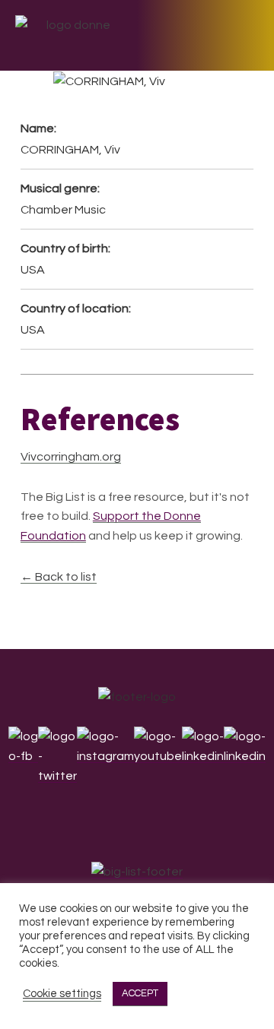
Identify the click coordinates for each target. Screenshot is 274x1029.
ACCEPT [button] (140, 993)
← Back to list (59, 577)
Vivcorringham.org (71, 457)
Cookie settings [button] (62, 993)
